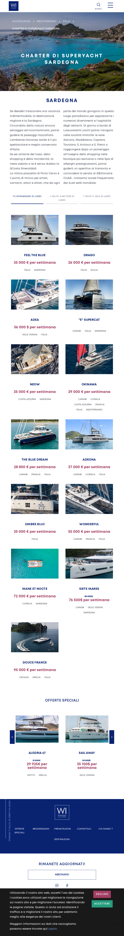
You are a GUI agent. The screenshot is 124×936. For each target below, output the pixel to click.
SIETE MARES (89, 589)
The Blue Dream (35, 459)
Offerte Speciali (19, 831)
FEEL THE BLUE (35, 255)
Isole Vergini (29, 335)
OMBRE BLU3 (35, 524)
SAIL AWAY (87, 753)
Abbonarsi (62, 875)
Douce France (35, 662)
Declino (102, 894)
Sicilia (94, 270)
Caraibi (76, 331)
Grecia (37, 677)
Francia (99, 405)
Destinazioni (62, 839)
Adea (35, 319)
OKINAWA (89, 384)
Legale (52, 929)
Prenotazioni (62, 829)
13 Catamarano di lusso (27, 196)
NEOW (35, 384)
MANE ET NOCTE (34, 589)
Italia (66, 21)
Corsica (95, 399)
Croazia (24, 677)
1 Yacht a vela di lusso (97, 196)
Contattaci (84, 829)
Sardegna (40, 270)
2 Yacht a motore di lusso (62, 198)
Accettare (102, 904)
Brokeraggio (41, 829)
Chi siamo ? (106, 829)
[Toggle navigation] (110, 6)
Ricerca (98, 9)
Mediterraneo (47, 21)
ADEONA (89, 459)
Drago (89, 255)
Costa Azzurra (27, 399)
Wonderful (89, 524)
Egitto (31, 775)
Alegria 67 (37, 753)
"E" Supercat (89, 319)
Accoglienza (21, 21)
